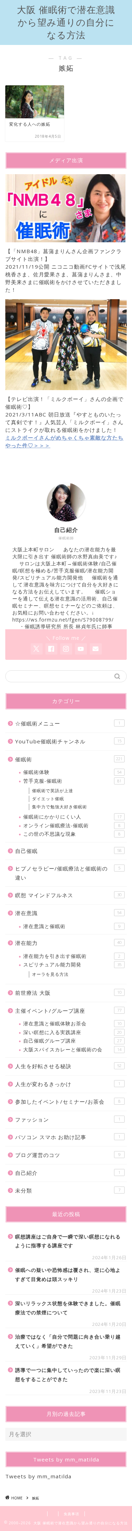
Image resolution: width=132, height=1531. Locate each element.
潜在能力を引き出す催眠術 (71, 956)
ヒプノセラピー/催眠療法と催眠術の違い (67, 873)
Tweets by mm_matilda (38, 1476)
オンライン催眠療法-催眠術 (71, 825)
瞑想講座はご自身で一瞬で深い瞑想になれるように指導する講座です (68, 1241)
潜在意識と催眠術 (71, 926)
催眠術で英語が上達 (52, 791)
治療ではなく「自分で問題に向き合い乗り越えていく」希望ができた (68, 1341)
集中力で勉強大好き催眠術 (59, 807)
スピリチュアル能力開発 (72, 964)
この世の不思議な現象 (71, 833)
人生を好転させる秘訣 (68, 1066)
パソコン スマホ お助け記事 (67, 1137)
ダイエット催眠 (48, 799)
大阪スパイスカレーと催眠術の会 (72, 1049)
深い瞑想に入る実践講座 (72, 1032)
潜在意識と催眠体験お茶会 (72, 1023)
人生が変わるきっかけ (67, 1084)
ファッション (67, 1119)
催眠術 (68, 759)
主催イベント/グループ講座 (68, 1010)
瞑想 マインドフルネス (68, 895)
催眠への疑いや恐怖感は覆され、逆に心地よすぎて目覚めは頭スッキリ (68, 1274)
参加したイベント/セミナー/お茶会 (67, 1101)
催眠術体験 (72, 772)
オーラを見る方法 (50, 974)
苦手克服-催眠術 (72, 780)
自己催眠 (68, 850)
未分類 (67, 1190)
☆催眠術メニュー (67, 723)
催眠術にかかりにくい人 (72, 816)
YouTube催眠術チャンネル (68, 741)
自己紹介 (67, 1172)
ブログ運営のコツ (67, 1154)
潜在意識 (68, 912)
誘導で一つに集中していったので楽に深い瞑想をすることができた (68, 1374)
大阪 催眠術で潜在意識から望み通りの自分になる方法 (66, 22)
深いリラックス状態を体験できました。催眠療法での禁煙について (68, 1308)
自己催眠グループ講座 (72, 1040)
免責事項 (71, 1513)
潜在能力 (68, 942)
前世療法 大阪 (68, 992)
